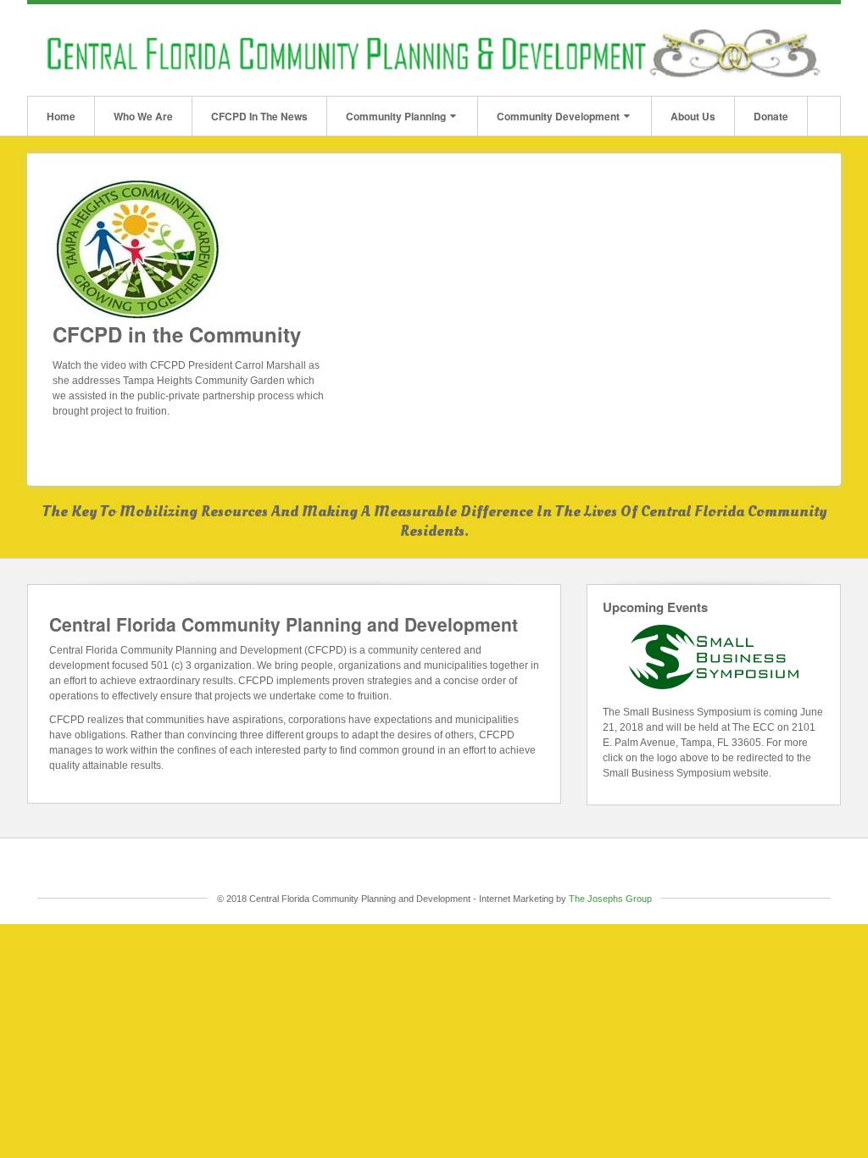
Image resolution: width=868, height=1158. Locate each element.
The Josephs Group (610, 899)
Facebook (776, 50)
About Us (692, 116)
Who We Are (143, 116)
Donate (771, 116)
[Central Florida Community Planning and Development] (434, 49)
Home (61, 116)
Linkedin (799, 50)
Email (754, 50)
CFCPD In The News (259, 116)
